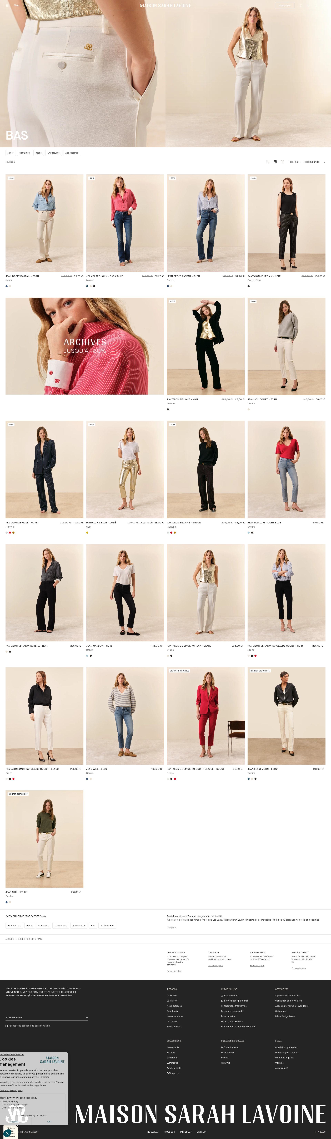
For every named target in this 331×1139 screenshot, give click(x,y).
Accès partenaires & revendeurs (291, 1006)
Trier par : (294, 162)
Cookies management (21, 1108)
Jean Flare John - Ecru (263, 769)
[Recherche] (301, 5)
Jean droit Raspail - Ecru (22, 276)
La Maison (172, 1001)
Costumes (24, 153)
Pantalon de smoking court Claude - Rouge (195, 769)
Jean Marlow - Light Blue (264, 523)
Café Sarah (172, 1011)
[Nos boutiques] (308, 5)
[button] (7, 1133)
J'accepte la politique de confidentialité (29, 1026)
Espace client (231, 996)
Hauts (11, 153)
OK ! (57, 1121)
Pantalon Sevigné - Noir (182, 399)
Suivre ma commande (232, 1011)
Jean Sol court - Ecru (262, 399)
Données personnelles (287, 1053)
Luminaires (172, 1063)
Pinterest (185, 1132)
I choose (21, 1121)
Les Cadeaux (227, 1053)
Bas (93, 926)
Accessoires (72, 153)
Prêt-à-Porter (14, 926)
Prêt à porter (173, 1073)
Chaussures (54, 153)
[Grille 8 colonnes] (268, 162)
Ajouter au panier (44, 266)
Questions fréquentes (235, 1006)
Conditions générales (286, 1048)
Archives (225, 1063)
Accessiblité (281, 1068)
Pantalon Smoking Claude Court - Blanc (32, 769)
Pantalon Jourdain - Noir (264, 276)
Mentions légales (284, 1058)
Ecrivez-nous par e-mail (236, 1001)
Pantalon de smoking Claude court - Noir (275, 646)
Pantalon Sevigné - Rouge (184, 523)
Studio (28, 5)
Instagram (152, 1132)
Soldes (224, 1058)
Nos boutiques (174, 1006)
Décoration (172, 1058)
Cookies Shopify (18, 1101)
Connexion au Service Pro (288, 1001)
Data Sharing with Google (23, 1104)
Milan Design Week (285, 1016)
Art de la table (174, 1068)
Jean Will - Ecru (16, 892)
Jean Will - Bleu (96, 769)
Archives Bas (107, 926)
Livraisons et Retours (232, 1022)
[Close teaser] (17, 1125)
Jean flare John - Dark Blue (104, 276)
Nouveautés (173, 1048)
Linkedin (201, 1132)
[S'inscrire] (87, 1017)
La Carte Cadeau (229, 1048)
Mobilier (171, 1053)
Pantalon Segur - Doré (101, 523)
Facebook (169, 1132)
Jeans (39, 153)
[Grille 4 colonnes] (275, 162)
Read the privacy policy (19, 1090)
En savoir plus (174, 971)
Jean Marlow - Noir (99, 646)
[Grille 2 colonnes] (282, 162)
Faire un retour (229, 1016)
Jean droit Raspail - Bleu (183, 276)
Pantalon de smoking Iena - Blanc (189, 646)
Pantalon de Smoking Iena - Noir (27, 646)
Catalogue (280, 1011)
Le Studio (172, 996)
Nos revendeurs (175, 1016)
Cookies (279, 1063)
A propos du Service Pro (287, 996)
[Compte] (316, 5)
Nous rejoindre (174, 1027)
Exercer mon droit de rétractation (238, 1027)
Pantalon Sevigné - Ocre (22, 523)
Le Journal (172, 1022)
